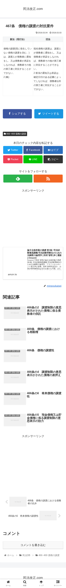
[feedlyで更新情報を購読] (17, 179)
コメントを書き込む (33, 545)
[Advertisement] (33, 218)
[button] (59, 399)
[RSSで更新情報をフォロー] (48, 179)
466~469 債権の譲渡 (16, 134)
